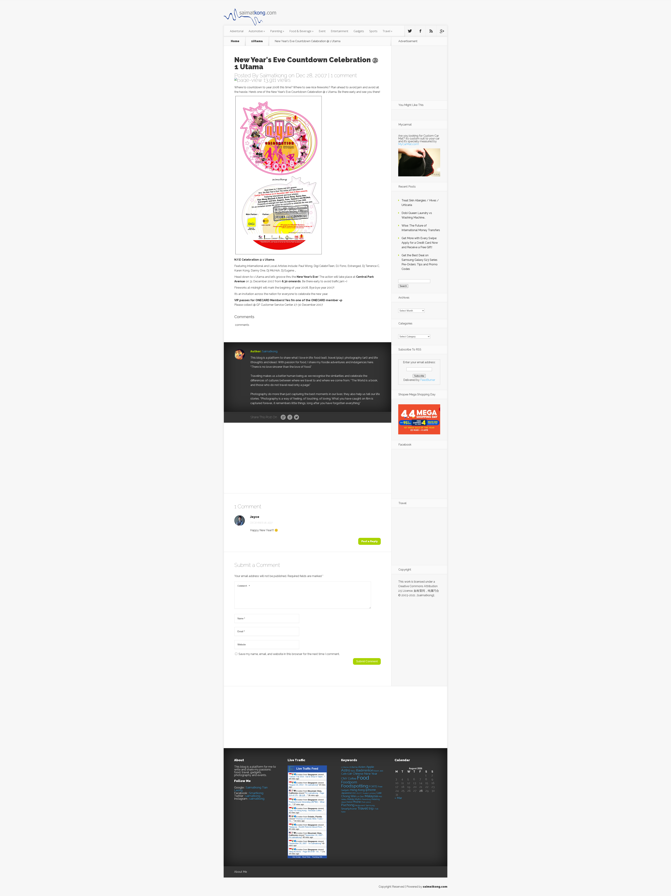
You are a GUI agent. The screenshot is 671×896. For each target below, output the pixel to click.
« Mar (398, 798)
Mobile (350, 799)
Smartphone (349, 808)
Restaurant (360, 805)
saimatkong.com (435, 886)
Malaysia (371, 796)
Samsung (370, 805)
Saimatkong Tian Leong (251, 789)
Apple (370, 767)
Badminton (364, 770)
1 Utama (345, 767)
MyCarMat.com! (408, 144)
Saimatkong (273, 75)
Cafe (344, 773)
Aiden (362, 767)
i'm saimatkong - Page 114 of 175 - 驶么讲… (306, 794)
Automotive (257, 31)
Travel (387, 31)
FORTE (373, 786)
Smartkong (256, 793)
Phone (357, 802)
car (349, 773)
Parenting (277, 31)
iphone (370, 790)
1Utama (257, 41)
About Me (240, 871)
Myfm (358, 799)
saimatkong (252, 796)
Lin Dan (360, 796)
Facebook (290, 417)
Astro (345, 770)
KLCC (359, 793)
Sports (373, 31)
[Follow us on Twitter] (410, 31)
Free (380, 786)
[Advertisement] (354, 15)
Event (322, 31)
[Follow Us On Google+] (441, 31)
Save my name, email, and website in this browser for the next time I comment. (289, 654)
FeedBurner (427, 380)
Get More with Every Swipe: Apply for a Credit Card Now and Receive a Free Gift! (420, 242)
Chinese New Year (365, 773)
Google (283, 417)
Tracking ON (317, 857)
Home (235, 41)
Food (363, 778)
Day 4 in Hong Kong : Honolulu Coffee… (306, 810)
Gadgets (358, 31)
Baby (353, 771)
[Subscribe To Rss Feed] (431, 31)
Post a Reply (369, 541)
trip (371, 808)
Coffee (352, 778)
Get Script (297, 857)
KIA (354, 793)
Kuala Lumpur (369, 793)
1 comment (344, 75)
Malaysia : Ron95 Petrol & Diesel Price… (307, 827)
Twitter (296, 417)
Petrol (349, 802)
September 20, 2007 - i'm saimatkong (305, 843)
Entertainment (339, 31)
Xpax (343, 812)
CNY (344, 778)
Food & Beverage (301, 31)
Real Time (306, 857)
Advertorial (236, 31)
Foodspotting (354, 786)
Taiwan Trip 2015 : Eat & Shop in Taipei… (307, 777)
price (368, 802)
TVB (376, 809)
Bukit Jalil (378, 771)
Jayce (254, 516)
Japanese (346, 793)
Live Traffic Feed (307, 768)
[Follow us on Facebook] (420, 31)
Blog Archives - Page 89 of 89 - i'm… (305, 852)
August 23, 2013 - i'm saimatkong (304, 785)
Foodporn (349, 782)
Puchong (347, 805)
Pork (364, 802)
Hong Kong (357, 790)
